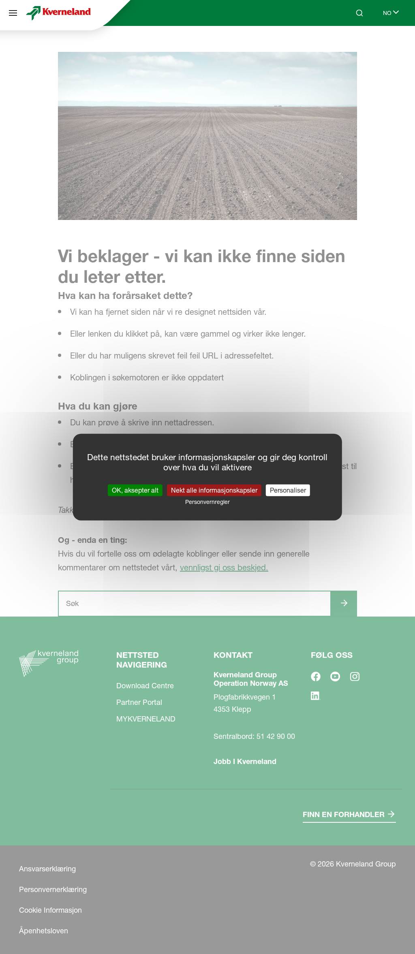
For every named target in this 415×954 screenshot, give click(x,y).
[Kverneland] (58, 13)
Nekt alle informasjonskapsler (214, 490)
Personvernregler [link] (207, 501)
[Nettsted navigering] (13, 13)
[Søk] (354, 44)
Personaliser (288, 490)
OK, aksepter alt (135, 490)
